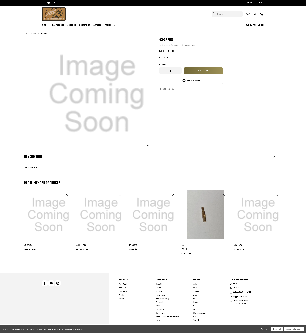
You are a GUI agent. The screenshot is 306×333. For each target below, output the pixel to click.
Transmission (161, 295)
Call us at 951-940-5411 (242, 292)
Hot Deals (250, 3)
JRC (194, 299)
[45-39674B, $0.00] (100, 214)
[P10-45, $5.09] (205, 214)
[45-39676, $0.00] (257, 214)
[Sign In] (254, 14)
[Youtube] (48, 3)
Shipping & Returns (240, 297)
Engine (158, 288)
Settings (264, 329)
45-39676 (237, 245)
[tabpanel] (48, 221)
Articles (97, 25)
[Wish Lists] (248, 14)
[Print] (169, 89)
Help (260, 3)
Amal (195, 288)
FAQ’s (235, 284)
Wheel (158, 306)
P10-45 (184, 249)
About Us (71, 25)
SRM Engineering (199, 313)
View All (196, 320)
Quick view (61, 200)
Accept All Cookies (294, 329)
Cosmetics (160, 309)
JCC (194, 306)
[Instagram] (54, 3)
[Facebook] (43, 3)
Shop (44, 25)
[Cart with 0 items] (261, 14)
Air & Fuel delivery (162, 299)
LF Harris (196, 291)
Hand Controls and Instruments (167, 316)
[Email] (164, 89)
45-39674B (81, 245)
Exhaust (159, 291)
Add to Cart (48, 234)
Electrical (159, 302)
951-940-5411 (258, 25)
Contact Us (84, 25)
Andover (196, 284)
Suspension (160, 313)
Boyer (195, 309)
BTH (194, 316)
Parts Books (58, 25)
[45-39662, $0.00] (153, 214)
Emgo (195, 295)
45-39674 (28, 245)
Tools (158, 320)
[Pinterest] (173, 89)
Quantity (162, 65)
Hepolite (196, 302)
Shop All (159, 284)
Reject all (277, 329)
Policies (108, 25)
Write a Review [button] (189, 45)
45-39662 (133, 245)
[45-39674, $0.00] (48, 214)
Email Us (236, 288)
